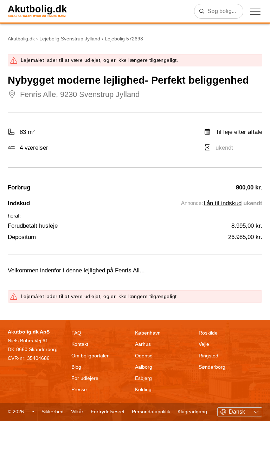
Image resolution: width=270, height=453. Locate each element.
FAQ (76, 333)
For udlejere (84, 378)
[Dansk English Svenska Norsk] (239, 410)
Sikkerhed (52, 411)
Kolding (143, 389)
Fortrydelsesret (107, 411)
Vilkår (77, 411)
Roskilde (208, 333)
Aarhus (143, 344)
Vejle (204, 344)
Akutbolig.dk (37, 9)
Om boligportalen (90, 355)
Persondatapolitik (151, 411)
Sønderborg (212, 367)
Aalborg (143, 367)
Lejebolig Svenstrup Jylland (69, 38)
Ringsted (208, 355)
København (148, 333)
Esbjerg (143, 378)
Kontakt (79, 344)
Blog (76, 367)
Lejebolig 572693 (124, 38)
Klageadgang (192, 411)
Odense (144, 355)
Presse (79, 389)
